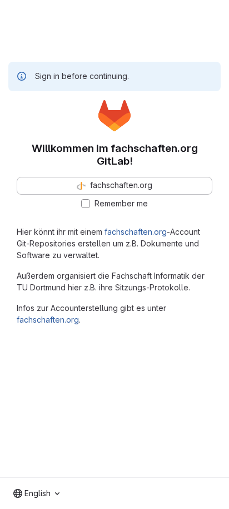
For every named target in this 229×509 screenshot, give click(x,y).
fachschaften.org (135, 231)
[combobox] (36, 493)
